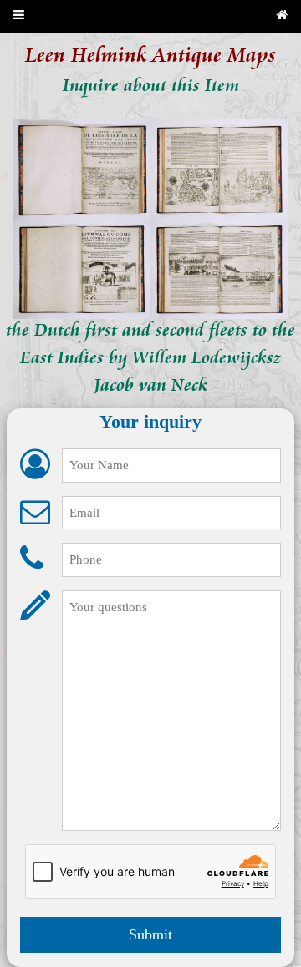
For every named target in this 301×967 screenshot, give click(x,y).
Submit (150, 934)
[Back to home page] (282, 16)
